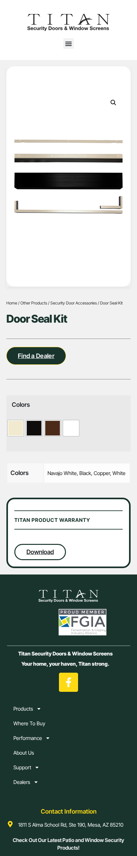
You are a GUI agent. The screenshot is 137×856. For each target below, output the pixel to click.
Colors (21, 405)
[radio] (16, 428)
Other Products (33, 303)
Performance (27, 738)
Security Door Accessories (73, 303)
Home (11, 303)
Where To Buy (29, 723)
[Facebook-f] (68, 682)
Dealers (21, 782)
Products (23, 709)
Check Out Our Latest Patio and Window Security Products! (68, 844)
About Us (23, 753)
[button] (68, 43)
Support (22, 767)
